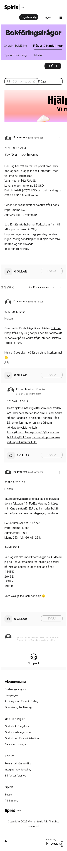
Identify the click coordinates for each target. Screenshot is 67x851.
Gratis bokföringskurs (17, 726)
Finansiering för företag (18, 707)
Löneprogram (12, 695)
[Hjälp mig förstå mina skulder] (54, 287)
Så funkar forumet (15, 775)
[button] (60, 138)
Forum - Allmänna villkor (18, 763)
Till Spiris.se (11, 800)
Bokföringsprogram (15, 689)
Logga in (47, 17)
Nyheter (38, 55)
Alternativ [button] (53, 67)
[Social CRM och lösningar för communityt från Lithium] (54, 842)
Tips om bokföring (15, 55)
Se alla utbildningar (15, 744)
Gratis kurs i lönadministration (22, 738)
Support (9, 794)
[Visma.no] (15, 7)
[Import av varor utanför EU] (60, 287)
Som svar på (28, 393)
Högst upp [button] (5, 841)
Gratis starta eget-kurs (18, 732)
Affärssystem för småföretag (21, 701)
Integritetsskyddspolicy (18, 769)
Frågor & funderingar (48, 45)
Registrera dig (29, 17)
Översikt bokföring (15, 45)
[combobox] (33, 81)
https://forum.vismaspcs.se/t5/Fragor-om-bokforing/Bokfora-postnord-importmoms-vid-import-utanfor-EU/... (33, 437)
